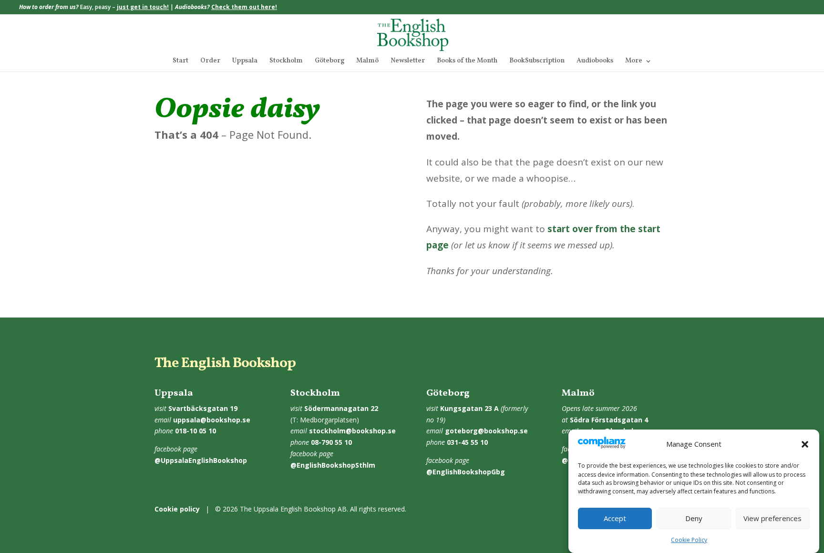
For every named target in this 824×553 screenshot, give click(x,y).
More (633, 61)
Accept (615, 518)
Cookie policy (177, 508)
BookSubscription (537, 61)
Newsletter (408, 61)
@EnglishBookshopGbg (465, 471)
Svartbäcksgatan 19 (202, 408)
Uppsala (245, 61)
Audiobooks (595, 61)
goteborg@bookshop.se (486, 430)
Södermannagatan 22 (341, 408)
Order (210, 61)
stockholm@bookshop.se (352, 430)
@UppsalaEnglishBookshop (200, 460)
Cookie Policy (689, 540)
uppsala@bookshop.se (211, 419)
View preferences (772, 518)
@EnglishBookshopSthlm (332, 465)
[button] (805, 444)
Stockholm (286, 61)
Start (180, 61)
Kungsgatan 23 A (469, 408)
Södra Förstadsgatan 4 (609, 419)
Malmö (367, 61)
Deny (693, 518)
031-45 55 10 (467, 442)
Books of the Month (467, 61)
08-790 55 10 (331, 442)
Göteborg (329, 61)
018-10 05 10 (195, 430)
